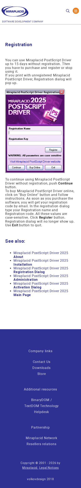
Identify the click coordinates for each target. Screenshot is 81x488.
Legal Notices (49, 467)
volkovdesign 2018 (40, 479)
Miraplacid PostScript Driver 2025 (41, 255)
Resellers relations (41, 444)
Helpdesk (41, 412)
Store (41, 374)
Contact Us (41, 362)
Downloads (41, 368)
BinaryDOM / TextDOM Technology (41, 403)
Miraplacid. (30, 467)
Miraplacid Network (41, 438)
